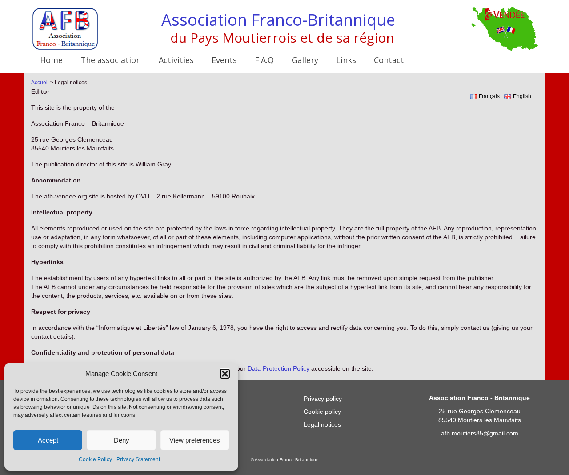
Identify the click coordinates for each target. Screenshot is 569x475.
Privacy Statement (138, 459)
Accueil (40, 82)
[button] (224, 373)
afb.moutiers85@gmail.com (479, 433)
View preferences (194, 440)
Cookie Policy (95, 459)
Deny (121, 440)
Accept (48, 440)
